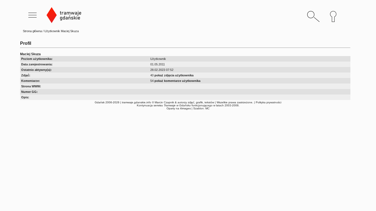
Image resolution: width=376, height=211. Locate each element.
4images (185, 108)
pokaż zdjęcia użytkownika (174, 75)
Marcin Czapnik (164, 102)
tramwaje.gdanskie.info (136, 102)
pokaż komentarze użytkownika (177, 80)
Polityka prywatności (268, 102)
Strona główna (32, 31)
